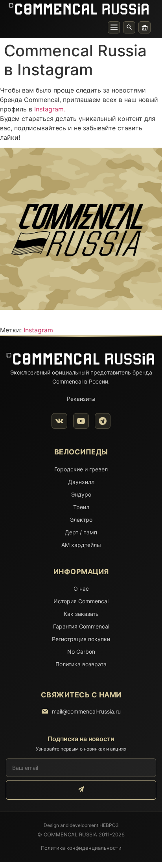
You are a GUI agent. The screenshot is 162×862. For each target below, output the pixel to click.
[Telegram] (102, 421)
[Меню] (114, 27)
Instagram (38, 330)
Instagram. (49, 109)
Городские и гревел (81, 469)
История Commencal (81, 601)
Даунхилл (81, 481)
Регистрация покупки (81, 639)
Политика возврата (81, 664)
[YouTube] (81, 421)
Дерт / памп (81, 532)
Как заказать (81, 613)
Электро (81, 519)
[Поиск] (129, 27)
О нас (81, 588)
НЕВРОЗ (109, 825)
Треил (81, 507)
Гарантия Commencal (81, 626)
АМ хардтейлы (81, 544)
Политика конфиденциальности (81, 848)
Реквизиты (81, 398)
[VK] (59, 421)
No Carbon (81, 651)
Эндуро (81, 494)
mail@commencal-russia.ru (86, 711)
